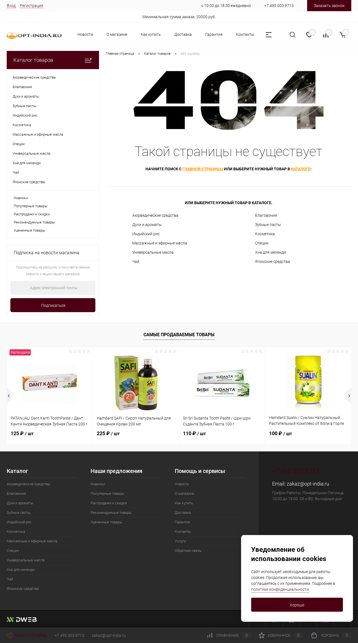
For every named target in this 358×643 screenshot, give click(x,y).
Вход (11, 5)
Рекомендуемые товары (34, 222)
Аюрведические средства (155, 215)
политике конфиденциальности (280, 589)
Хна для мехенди (270, 252)
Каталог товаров (33, 60)
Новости (85, 34)
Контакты (245, 34)
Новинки (21, 198)
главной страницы (202, 169)
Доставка (183, 34)
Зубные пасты (268, 224)
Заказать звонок (329, 5)
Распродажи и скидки (32, 214)
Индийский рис (146, 234)
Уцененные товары (29, 230)
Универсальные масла (153, 252)
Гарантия (214, 34)
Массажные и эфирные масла (159, 243)
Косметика (265, 234)
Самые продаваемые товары (179, 334)
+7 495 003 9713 (279, 5)
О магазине (117, 34)
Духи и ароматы (147, 224)
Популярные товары (31, 206)
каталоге (300, 169)
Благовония (266, 215)
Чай (135, 261)
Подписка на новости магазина (46, 252)
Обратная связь (188, 550)
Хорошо (297, 605)
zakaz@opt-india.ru (308, 484)
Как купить (151, 34)
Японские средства (272, 261)
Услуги (180, 541)
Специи (261, 243)
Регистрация (31, 5)
